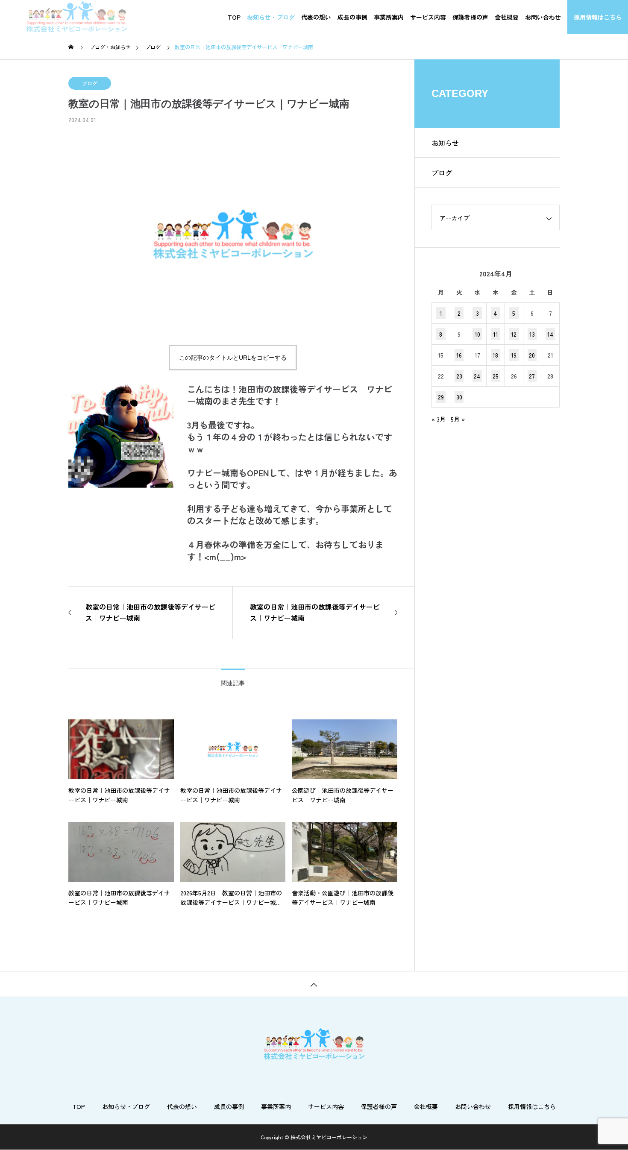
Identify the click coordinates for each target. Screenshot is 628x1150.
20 (532, 355)
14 (550, 334)
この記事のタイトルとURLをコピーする (233, 357)
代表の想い (316, 17)
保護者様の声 (470, 17)
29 (441, 397)
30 (459, 397)
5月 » (458, 419)
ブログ (89, 83)
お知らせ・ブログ (271, 17)
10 (477, 334)
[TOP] (314, 984)
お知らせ (445, 143)
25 (496, 376)
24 (477, 376)
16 (459, 355)
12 (513, 334)
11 (495, 334)
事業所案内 (389, 17)
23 (459, 376)
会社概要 (507, 17)
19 (513, 355)
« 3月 (438, 419)
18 (495, 355)
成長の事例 (352, 17)
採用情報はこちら (598, 17)
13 (532, 334)
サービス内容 (428, 17)
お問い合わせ (543, 17)
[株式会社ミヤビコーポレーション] (76, 17)
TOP (234, 17)
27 (532, 376)
